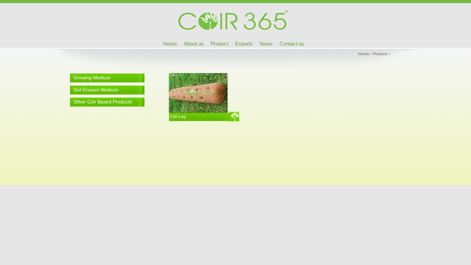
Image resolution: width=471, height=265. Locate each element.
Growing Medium (92, 77)
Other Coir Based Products (102, 101)
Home (170, 43)
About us (194, 43)
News (266, 43)
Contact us (292, 43)
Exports (244, 43)
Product (219, 43)
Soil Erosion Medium (95, 89)
